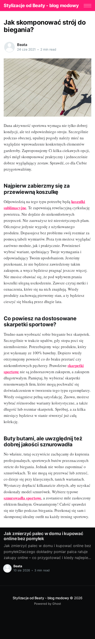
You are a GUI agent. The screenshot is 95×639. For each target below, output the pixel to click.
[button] (87, 5)
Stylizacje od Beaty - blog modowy (41, 5)
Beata (22, 44)
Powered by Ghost (47, 603)
